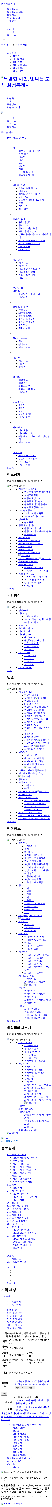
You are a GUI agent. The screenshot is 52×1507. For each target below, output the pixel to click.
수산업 (21, 405)
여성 (20, 169)
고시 (26, 888)
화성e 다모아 (13, 18)
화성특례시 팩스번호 (35, 1060)
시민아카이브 (25, 667)
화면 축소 (6, 45)
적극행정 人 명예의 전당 (36, 954)
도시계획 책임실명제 (29, 540)
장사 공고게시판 (32, 861)
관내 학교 (23, 209)
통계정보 (23, 921)
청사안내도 (30, 1054)
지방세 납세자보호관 (29, 268)
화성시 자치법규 (26, 389)
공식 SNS (11, 53)
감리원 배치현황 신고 (35, 803)
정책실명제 (24, 537)
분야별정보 (16, 137)
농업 (20, 411)
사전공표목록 (14, 1301)
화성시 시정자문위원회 (36, 864)
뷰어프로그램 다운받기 (30, 812)
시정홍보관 (24, 1112)
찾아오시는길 (31, 1057)
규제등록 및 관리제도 (35, 939)
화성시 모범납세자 (28, 274)
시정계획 (29, 1127)
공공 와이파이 (25, 564)
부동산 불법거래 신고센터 (31, 240)
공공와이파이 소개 (33, 567)
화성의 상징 (30, 1075)
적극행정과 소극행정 (35, 957)
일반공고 (29, 891)
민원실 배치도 (31, 701)
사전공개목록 (14, 1304)
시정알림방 (30, 846)
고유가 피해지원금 (33, 882)
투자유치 (23, 366)
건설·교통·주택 (14, 1316)
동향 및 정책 (24, 222)
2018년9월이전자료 (34, 516)
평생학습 (23, 206)
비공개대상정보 (32, 498)
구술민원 (29, 734)
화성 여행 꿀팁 (26, 1109)
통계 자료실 (30, 930)
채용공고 (29, 900)
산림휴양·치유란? (27, 455)
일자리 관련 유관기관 (29, 194)
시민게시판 (24, 631)
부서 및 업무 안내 (33, 1051)
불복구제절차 (31, 495)
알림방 (27, 942)
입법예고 (23, 380)
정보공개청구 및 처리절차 (37, 492)
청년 (20, 160)
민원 (9, 670)
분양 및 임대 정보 (27, 231)
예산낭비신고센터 (27, 791)
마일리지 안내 (31, 788)
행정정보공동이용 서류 (36, 719)
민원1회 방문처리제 (34, 710)
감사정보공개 (25, 546)
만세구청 (17, 1443)
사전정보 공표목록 (33, 513)
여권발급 (23, 752)
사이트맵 (11, 124)
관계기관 (11, 1464)
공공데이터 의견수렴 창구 (37, 531)
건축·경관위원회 (32, 1012)
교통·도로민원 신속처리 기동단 (34, 818)
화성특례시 (12, 9)
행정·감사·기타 (14, 1328)
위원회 (21, 1006)
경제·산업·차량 (14, 1325)
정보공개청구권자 (33, 507)
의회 (9, 101)
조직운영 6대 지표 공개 (36, 1097)
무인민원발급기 (32, 737)
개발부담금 (24, 246)
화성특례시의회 (15, 12)
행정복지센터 (20, 1455)
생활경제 (23, 278)
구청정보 (11, 21)
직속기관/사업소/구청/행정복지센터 (25, 1425)
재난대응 (23, 430)
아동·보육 (23, 154)
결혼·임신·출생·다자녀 (29, 151)
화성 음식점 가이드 (28, 1130)
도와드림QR (24, 782)
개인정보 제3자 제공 (34, 903)
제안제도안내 (31, 616)
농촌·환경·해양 (14, 1322)
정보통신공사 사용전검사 (37, 800)
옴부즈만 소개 (31, 637)
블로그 (16, 56)
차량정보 (23, 325)
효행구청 (17, 1446)
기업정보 (23, 360)
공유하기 (11, 1267)
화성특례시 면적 (32, 1094)
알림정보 (23, 843)
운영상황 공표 (31, 646)
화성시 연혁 (30, 1066)
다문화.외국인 (25, 172)
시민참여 (11, 588)
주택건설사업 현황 (28, 228)
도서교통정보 (25, 316)
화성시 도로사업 (26, 322)
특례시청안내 (25, 1042)
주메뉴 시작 (7, 132)
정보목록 (23, 519)
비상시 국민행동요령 (35, 994)
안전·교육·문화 (14, 1313)
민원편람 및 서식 (33, 725)
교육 (20, 203)
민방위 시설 (30, 997)
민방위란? (29, 991)
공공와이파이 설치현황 (36, 570)
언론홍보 (29, 649)
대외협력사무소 (21, 1440)
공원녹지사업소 (21, 1437)
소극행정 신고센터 (33, 972)
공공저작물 (30, 534)
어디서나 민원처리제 (35, 749)
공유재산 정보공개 (28, 573)
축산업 (21, 408)
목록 (4, 1394)
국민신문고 (30, 698)
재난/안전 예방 (26, 433)
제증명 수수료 (31, 704)
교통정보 (23, 310)
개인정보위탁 (31, 906)
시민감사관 (24, 652)
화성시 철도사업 (26, 319)
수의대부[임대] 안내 (34, 582)
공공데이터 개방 (26, 525)
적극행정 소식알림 (33, 963)
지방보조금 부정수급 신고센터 (34, 815)
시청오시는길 (11, 1416)
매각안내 (29, 585)
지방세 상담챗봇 (26, 271)
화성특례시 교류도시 (35, 1088)
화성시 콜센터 (31, 695)
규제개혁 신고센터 (33, 945)
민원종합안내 (25, 692)
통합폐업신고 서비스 (35, 716)
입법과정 (23, 383)
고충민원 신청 (31, 643)
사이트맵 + (6, 1296)
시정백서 (23, 1106)
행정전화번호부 (26, 1416)
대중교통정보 (25, 313)
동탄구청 (17, 1452)
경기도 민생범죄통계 (17, 1218)
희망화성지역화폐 (33, 855)
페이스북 (17, 62)
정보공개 (11, 467)
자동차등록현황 (32, 927)
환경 (20, 341)
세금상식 (23, 265)
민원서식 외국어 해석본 (36, 707)
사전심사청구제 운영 (35, 713)
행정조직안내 (31, 1045)
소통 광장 (29, 658)
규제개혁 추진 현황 (34, 936)
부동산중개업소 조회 (29, 243)
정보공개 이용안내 (28, 489)
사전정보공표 (25, 510)
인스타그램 (18, 59)
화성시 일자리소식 (28, 188)
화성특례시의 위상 (33, 1069)
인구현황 (29, 924)
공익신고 (23, 779)
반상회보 (29, 852)
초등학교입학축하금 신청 (31, 200)
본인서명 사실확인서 (35, 722)
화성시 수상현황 (32, 879)
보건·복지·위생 (14, 1319)
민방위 (21, 988)
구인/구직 (23, 197)
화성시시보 (24, 386)
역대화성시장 (31, 1091)
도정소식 (29, 849)
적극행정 (23, 951)
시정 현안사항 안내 (34, 661)
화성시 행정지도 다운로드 (37, 1084)
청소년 (21, 157)
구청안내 (29, 1078)
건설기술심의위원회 (34, 1018)
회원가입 (11, 35)
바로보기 (20, 1388)
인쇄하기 (11, 1283)
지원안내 (23, 363)
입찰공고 (29, 894)
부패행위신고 (25, 794)
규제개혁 (23, 933)
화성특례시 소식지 (28, 628)
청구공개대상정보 (33, 501)
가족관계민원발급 (27, 770)
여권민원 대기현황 (33, 761)
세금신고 (23, 262)
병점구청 (17, 1449)
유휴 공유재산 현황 (34, 579)
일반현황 (23, 1063)
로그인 (10, 32)
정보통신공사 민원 (28, 797)
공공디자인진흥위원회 (35, 1015)
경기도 (16, 1467)
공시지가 (23, 225)
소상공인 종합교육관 (35, 858)
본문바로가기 (8, 3)
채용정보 (23, 191)
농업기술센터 (25, 414)
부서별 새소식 (31, 1048)
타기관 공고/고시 (33, 909)
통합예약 (11, 15)
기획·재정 (12, 1310)
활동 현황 (29, 664)
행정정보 (11, 821)
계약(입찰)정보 (26, 976)
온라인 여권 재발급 (34, 758)
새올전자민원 (31, 740)
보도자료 (23, 625)
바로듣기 (30, 1388)
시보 (26, 912)
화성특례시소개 (15, 1021)
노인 (20, 163)
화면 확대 (22, 45)
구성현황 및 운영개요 (35, 640)
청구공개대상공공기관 (35, 504)
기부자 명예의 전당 (34, 867)
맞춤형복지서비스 (27, 175)
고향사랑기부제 (32, 876)
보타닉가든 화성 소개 (29, 294)
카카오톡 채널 (20, 65)
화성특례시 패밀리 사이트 (20, 1458)
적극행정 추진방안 (33, 960)
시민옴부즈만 (25, 634)
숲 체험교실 (24, 461)
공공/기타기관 (14, 1461)
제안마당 (23, 613)
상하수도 (23, 344)
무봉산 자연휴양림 (28, 458)
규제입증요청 (31, 948)
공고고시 (23, 885)
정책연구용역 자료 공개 (30, 543)
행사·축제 (23, 610)
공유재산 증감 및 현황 (35, 576)
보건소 (16, 1431)
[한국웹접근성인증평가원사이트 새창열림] (12, 1504)
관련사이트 (24, 249)
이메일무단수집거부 (30, 1413)
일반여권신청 (31, 755)
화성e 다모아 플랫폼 (28, 558)
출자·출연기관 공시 (28, 561)
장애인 (21, 166)
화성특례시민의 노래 (35, 1072)
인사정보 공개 (25, 549)
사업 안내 (29, 785)
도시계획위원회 (32, 1009)
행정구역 (29, 1081)
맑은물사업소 (20, 1434)
